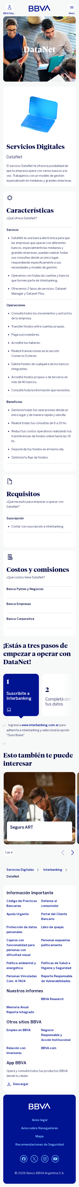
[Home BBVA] (39, 8)
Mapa (39, 1136)
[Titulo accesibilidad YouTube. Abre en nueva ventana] (55, 1159)
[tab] (21, 695)
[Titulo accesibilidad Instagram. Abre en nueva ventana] (44, 1159)
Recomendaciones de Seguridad (39, 1144)
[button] (21, 695)
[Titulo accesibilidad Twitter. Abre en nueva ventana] (34, 1159)
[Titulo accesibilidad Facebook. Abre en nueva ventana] (23, 1159)
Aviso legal (39, 1120)
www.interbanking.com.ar (40, 725)
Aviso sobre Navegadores (39, 1128)
